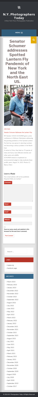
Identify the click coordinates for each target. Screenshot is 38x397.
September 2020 (12, 371)
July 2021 (10, 341)
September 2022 (12, 299)
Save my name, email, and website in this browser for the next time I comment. (16, 230)
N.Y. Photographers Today (19, 16)
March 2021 (11, 353)
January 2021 (11, 359)
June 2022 (10, 308)
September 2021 (12, 335)
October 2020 (12, 368)
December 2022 (12, 290)
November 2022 (12, 293)
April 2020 (10, 380)
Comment (8, 182)
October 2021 (12, 332)
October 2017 (12, 386)
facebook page (12, 268)
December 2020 (12, 362)
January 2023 (11, 287)
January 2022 (11, 323)
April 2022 (10, 314)
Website (7, 219)
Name (7, 204)
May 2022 (10, 311)
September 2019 (12, 383)
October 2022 (12, 296)
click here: (7, 129)
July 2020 (10, 377)
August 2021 (11, 338)
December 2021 (12, 326)
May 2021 (10, 347)
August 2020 (11, 374)
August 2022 (11, 302)
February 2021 (12, 356)
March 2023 (11, 282)
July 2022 (10, 305)
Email (7, 212)
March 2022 (11, 317)
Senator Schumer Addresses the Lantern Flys (18, 132)
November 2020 (12, 365)
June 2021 (10, 344)
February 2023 (12, 285)
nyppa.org (10, 265)
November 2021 (12, 329)
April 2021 (10, 350)
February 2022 (12, 320)
